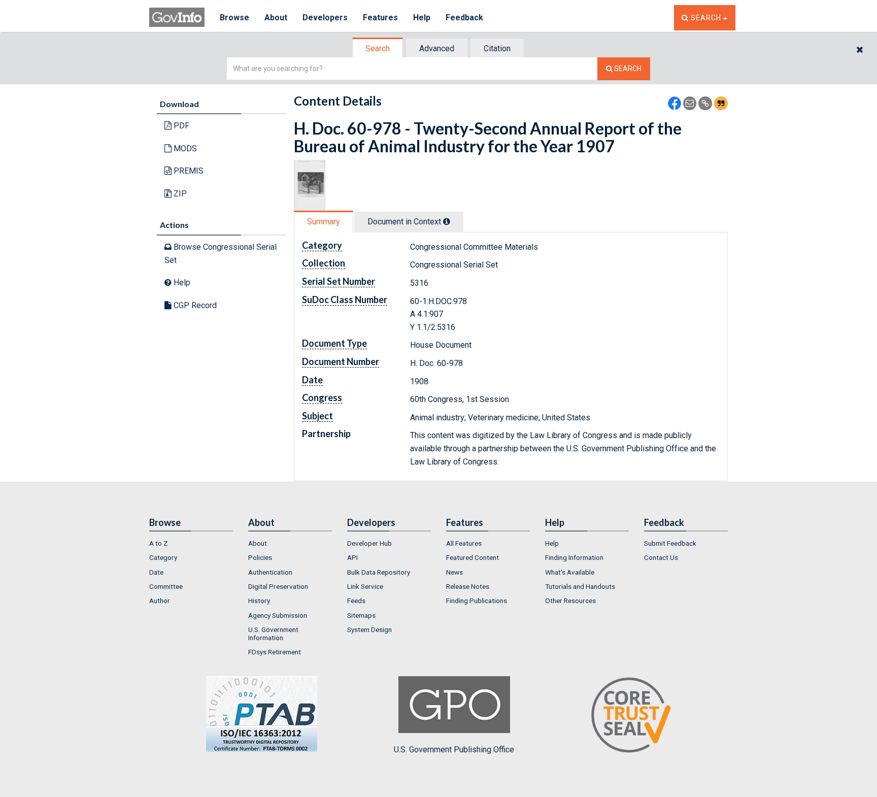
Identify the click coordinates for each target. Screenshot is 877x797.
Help (421, 17)
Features (380, 17)
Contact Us (661, 557)
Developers (325, 17)
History (259, 600)
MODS (184, 148)
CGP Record (194, 305)
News (454, 572)
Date (156, 572)
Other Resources (570, 600)
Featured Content (472, 557)
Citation (497, 48)
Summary (323, 221)
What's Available (569, 572)
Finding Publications (476, 600)
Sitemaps (361, 615)
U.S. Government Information (273, 633)
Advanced (436, 48)
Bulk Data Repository (378, 572)
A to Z (158, 543)
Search (377, 48)
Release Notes (467, 586)
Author (159, 600)
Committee (166, 586)
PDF (180, 125)
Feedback (464, 17)
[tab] (378, 48)
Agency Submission (277, 615)
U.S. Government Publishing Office (454, 749)
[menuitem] (191, 543)
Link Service (365, 586)
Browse (234, 17)
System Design (369, 629)
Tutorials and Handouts (580, 586)
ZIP (179, 193)
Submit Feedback (670, 543)
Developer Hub (369, 543)
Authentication (270, 572)
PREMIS (188, 171)
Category (163, 557)
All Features (464, 543)
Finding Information (574, 557)
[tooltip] (446, 221)
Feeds (356, 600)
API (352, 557)
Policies (260, 557)
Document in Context (405, 221)
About (275, 17)
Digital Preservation (278, 586)
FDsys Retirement (274, 652)
